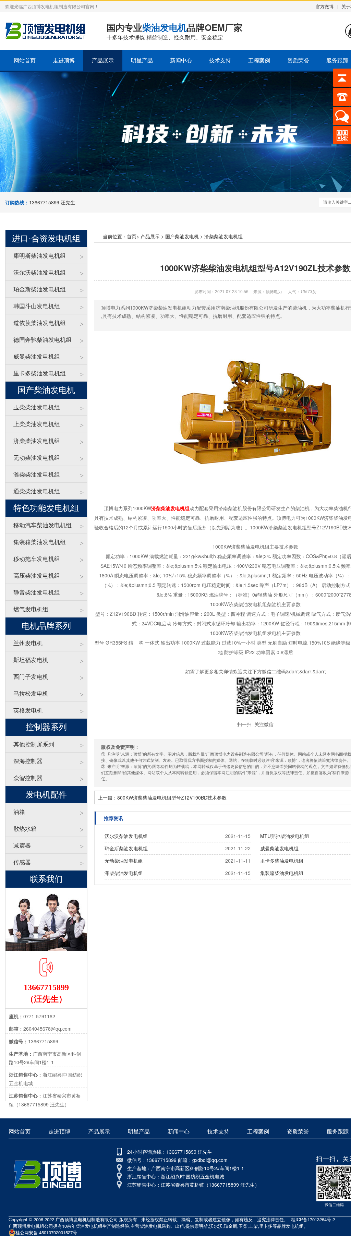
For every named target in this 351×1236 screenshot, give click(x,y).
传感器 (22, 861)
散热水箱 (25, 828)
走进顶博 (64, 60)
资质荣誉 (298, 60)
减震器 (22, 845)
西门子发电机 (30, 676)
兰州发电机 (28, 642)
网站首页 (25, 60)
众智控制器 (28, 777)
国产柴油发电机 (182, 236)
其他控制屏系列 (33, 744)
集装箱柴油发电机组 (39, 541)
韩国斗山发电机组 (36, 305)
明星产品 (142, 60)
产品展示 (103, 60)
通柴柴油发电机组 (36, 491)
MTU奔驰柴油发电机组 (284, 835)
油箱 (19, 811)
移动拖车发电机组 (36, 558)
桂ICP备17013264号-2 (313, 1219)
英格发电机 (28, 710)
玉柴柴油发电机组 (36, 407)
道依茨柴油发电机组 (39, 322)
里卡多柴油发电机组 (39, 373)
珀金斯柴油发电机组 (39, 289)
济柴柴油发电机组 (36, 440)
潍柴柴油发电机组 (36, 474)
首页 (131, 236)
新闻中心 (181, 60)
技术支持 (220, 60)
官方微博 (325, 6)
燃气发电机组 (30, 608)
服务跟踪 (338, 1131)
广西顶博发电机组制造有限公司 (87, 1219)
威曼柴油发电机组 (36, 356)
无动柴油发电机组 (36, 457)
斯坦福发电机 (30, 659)
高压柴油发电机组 (36, 575)
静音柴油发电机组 (36, 592)
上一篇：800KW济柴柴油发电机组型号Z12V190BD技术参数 (162, 797)
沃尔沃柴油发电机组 (39, 272)
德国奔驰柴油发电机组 (42, 339)
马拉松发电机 (30, 693)
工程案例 (259, 60)
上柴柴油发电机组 (36, 423)
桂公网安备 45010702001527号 (46, 1232)
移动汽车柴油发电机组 (42, 524)
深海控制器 (28, 760)
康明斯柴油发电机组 (39, 255)
